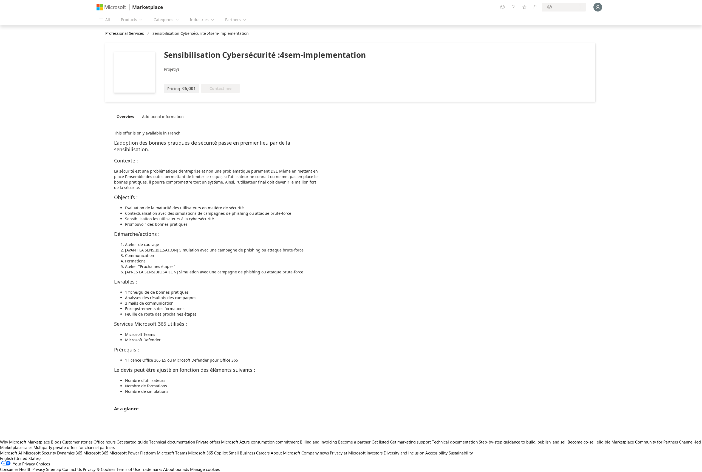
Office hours (104, 442)
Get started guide (132, 442)
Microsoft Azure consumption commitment (260, 442)
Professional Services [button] (124, 33)
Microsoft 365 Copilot (208, 453)
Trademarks (151, 469)
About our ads (176, 469)
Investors (375, 453)
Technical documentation (172, 442)
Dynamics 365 (69, 453)
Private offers (208, 442)
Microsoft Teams (172, 453)
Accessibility (436, 453)
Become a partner (354, 442)
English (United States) (20, 458)
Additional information (163, 116)
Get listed (380, 442)
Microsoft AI (11, 453)
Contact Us (72, 469)
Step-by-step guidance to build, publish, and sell (523, 442)
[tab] (127, 116)
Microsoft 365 (95, 453)
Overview (125, 116)
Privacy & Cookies (99, 469)
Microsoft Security (39, 453)
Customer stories (77, 442)
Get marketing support (410, 442)
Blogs (56, 442)
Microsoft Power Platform (132, 453)
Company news (315, 453)
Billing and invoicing (318, 442)
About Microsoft (285, 453)
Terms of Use (128, 469)
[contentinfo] (149, 34)
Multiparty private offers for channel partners (74, 447)
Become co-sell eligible (589, 442)
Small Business (242, 453)
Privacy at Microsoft (348, 453)
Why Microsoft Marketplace (25, 442)
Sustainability (461, 453)
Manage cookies (205, 469)
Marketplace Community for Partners (645, 442)
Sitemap (53, 469)
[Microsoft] (111, 7)
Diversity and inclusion (404, 453)
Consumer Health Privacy (22, 469)
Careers (263, 453)
